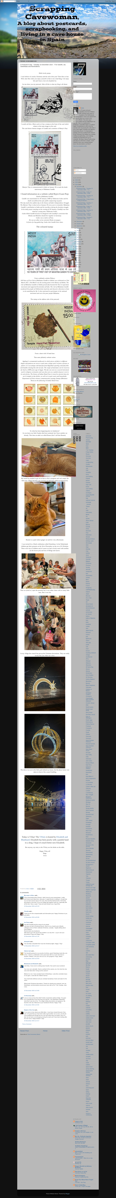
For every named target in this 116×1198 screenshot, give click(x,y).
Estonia (88, 583)
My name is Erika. (29, 895)
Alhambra (88, 665)
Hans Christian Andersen (90, 746)
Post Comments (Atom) (34, 1034)
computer (88, 936)
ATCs (87, 659)
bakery (88, 616)
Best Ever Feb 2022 (80, 1143)
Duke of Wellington (88, 717)
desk (87, 545)
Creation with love (80, 1131)
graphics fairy (89, 985)
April (78, 237)
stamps (88, 439)
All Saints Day (89, 667)
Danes (87, 581)
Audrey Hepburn (90, 679)
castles (88, 626)
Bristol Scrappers (80, 1175)
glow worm (89, 983)
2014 (76, 266)
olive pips (88, 642)
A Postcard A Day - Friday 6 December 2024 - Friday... (84, 214)
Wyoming (88, 895)
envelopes (88, 492)
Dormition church (90, 714)
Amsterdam (89, 673)
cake (87, 510)
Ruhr (87, 836)
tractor (87, 1101)
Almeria (88, 671)
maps (87, 460)
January (79, 243)
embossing (89, 956)
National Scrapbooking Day (81, 1177)
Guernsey (88, 736)
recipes (88, 577)
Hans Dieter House (89, 750)
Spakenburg (89, 854)
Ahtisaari (88, 661)
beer (87, 620)
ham (87, 987)
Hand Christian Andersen (90, 741)
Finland (88, 478)
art (86, 508)
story (87, 1085)
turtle (87, 522)
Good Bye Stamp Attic (80, 1173)
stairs (87, 1077)
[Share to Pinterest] (44, 889)
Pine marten (89, 820)
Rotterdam (89, 534)
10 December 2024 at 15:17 (31, 946)
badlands (88, 904)
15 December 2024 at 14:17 (31, 1020)
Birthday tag (78, 1163)
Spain (87, 444)
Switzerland (89, 872)
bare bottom (89, 908)
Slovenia (88, 850)
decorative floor (90, 954)
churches (88, 458)
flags (87, 961)
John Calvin (89, 760)
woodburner (89, 657)
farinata (88, 959)
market (88, 1005)
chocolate (88, 930)
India (87, 756)
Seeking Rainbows (80, 1141)
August (79, 228)
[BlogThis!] (40, 889)
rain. (87, 1048)
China (87, 528)
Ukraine (88, 537)
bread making (89, 916)
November (79, 221)
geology (88, 979)
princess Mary (89, 1040)
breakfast (88, 624)
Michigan (88, 802)
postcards (88, 435)
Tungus (88, 880)
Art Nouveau (89, 677)
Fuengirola (89, 728)
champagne (89, 928)
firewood (88, 632)
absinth (88, 898)
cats (87, 468)
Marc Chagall (89, 794)
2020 (76, 253)
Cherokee (88, 687)
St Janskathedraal (91, 860)
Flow (87, 532)
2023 (76, 246)
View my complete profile (80, 146)
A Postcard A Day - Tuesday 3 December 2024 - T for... (84, 218)
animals (88, 610)
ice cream (88, 993)
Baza (87, 579)
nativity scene (89, 1018)
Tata (87, 876)
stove (87, 555)
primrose (88, 1038)
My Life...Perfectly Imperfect (83, 1136)
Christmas (88, 563)
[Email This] (38, 889)
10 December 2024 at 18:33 (31, 958)
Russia (88, 454)
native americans (90, 1015)
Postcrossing (89, 437)
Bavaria (88, 683)
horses (88, 989)
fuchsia (88, 973)
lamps (87, 999)
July (78, 230)
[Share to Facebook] (43, 889)
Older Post (65, 1031)
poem (87, 1032)
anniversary (89, 612)
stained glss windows (89, 1075)
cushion (88, 950)
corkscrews (89, 940)
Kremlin (88, 780)
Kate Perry (89, 765)
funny (87, 474)
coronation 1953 (90, 942)
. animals (88, 504)
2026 (76, 180)
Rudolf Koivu (89, 834)
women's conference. (89, 1114)
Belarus (88, 524)
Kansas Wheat (90, 762)
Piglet (87, 818)
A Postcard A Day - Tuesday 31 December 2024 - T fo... (84, 189)
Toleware (88, 878)
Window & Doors (90, 539)
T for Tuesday (89, 450)
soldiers (88, 1064)
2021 (76, 251)
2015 (76, 264)
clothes (88, 934)
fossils (87, 969)
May (78, 235)
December (79, 186)
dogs (87, 547)
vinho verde (89, 1103)
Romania (88, 832)
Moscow (88, 595)
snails (87, 1062)
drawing (88, 549)
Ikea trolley (89, 754)
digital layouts (89, 630)
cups (87, 948)
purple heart (89, 1042)
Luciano (88, 790)
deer (87, 628)
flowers (88, 967)
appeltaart (88, 900)
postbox (88, 1034)
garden (88, 975)
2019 (76, 255)
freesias (88, 971)
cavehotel (88, 922)
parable (88, 1024)
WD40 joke (89, 891)
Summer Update (79, 1169)
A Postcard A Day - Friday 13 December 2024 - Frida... (84, 207)
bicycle (88, 914)
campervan (89, 571)
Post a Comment (26, 1024)
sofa (87, 646)
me (87, 516)
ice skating (89, 995)
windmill (88, 1109)
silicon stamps (89, 520)
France (88, 585)
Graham (88, 482)
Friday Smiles (89, 452)
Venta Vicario (89, 604)
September (80, 226)
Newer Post (24, 1031)
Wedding (88, 893)
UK (86, 602)
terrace (88, 650)
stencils (88, 1081)
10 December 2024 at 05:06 (31, 917)
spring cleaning (90, 1068)
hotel (87, 991)
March (78, 239)
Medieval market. (90, 800)
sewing (88, 553)
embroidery (89, 512)
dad (87, 952)
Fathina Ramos (90, 724)
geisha (87, 977)
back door (88, 902)
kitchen (88, 480)
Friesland (88, 726)
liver (87, 1003)
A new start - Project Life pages (83, 1186)
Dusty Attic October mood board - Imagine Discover (83, 1138)
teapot (87, 1096)
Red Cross (89, 830)
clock (87, 932)
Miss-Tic (88, 804)
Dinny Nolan (89, 712)
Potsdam (88, 826)
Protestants (89, 828)
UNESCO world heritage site (90, 885)
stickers (88, 1083)
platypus (88, 1030)
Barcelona (88, 681)
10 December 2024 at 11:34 (31, 936)
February (79, 241)
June (78, 232)
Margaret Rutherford (89, 797)
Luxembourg (89, 792)
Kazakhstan (89, 770)
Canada (88, 526)
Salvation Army (90, 840)
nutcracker (89, 1020)
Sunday (88, 567)
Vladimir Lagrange (91, 889)
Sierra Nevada (90, 848)
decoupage (89, 543)
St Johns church (90, 862)
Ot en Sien (89, 598)
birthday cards (89, 541)
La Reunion (89, 784)
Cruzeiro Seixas (90, 703)
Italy (87, 498)
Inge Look (88, 484)
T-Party (42, 837)
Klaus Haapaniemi (91, 778)
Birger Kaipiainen (90, 685)
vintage (88, 654)
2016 (76, 262)
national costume (90, 500)
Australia (88, 559)
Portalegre (88, 822)
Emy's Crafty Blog (80, 1185)
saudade (88, 1056)
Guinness (88, 738)
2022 (76, 249)
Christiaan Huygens (88, 693)
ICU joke (88, 752)
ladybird (88, 997)
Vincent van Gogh (90, 887)
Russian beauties (90, 838)
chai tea (88, 926)
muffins (88, 1013)
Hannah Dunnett (90, 743)
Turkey (88, 882)
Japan (87, 593)
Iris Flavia (27, 922)
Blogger (68, 1193)
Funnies (88, 730)
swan (87, 648)
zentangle (88, 502)
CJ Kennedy (27, 995)
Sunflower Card (79, 1122)
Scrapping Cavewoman (33, 8)
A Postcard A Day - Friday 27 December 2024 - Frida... (84, 192)
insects (88, 634)
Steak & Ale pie (90, 870)
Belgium (88, 561)
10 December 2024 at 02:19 (31, 906)
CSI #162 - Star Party (80, 1182)
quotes (88, 518)
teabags (88, 1093)
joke (87, 636)
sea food (88, 1058)
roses (87, 1052)
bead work (88, 912)
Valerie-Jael (27, 951)
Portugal (88, 824)
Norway (88, 812)
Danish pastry (89, 707)
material (88, 1007)
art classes (89, 614)
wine (87, 1111)
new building (89, 476)
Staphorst (88, 868)
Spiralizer (88, 856)
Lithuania (88, 788)
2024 (76, 184)
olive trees (88, 1022)
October (79, 223)
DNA (87, 705)
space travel (89, 1066)
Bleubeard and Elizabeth (31, 963)
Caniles (88, 464)
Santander (88, 843)
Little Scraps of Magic (81, 1125)
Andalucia (88, 557)
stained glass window (89, 1071)
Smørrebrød (89, 852)
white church (89, 1107)
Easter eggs (89, 720)
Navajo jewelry (90, 808)
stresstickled (79, 1151)
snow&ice (88, 472)
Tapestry (88, 874)
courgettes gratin (90, 944)
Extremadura (89, 722)
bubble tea (89, 918)
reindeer (88, 1050)
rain (87, 1046)
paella (87, 644)
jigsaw (87, 514)
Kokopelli (27, 941)
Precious (88, 565)
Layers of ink (79, 1121)
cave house (89, 920)
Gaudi (87, 732)
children (88, 490)
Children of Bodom (89, 690)
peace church (89, 1026)
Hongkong (88, 587)
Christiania (89, 696)
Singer (87, 600)
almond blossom (90, 608)
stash (87, 1079)
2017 (76, 260)
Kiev (87, 774)
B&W (87, 448)
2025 (76, 182)
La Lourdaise (89, 782)
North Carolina (90, 810)
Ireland (88, 591)
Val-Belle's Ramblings (81, 1146)
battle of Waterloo (90, 618)
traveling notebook (91, 652)
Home (45, 1031)
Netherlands (89, 466)
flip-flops (88, 965)
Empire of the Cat (29, 1010)
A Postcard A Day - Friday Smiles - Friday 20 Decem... (85, 200)
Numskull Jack (90, 814)
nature (87, 640)
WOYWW (88, 442)
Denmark (88, 530)
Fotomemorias (79, 1156)
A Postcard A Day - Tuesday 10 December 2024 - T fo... (84, 210)
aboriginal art (89, 606)
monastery (89, 1009)
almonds (88, 569)
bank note (88, 906)
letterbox (88, 1001)
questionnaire (89, 1044)
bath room (88, 910)
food (87, 446)
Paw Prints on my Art (81, 1171)
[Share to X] (41, 889)
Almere (88, 669)
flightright (88, 963)
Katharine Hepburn (88, 767)
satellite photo (89, 1054)
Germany (88, 456)
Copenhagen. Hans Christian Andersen (90, 700)
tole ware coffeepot (88, 1098)
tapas (87, 1089)
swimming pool (90, 1087)
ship (87, 1060)
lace (87, 573)
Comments (78, 173)
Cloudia (26, 911)
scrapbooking (89, 462)
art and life (78, 1162)
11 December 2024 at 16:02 (31, 1005)
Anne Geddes (89, 675)
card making (89, 488)
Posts (77, 170)
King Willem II (89, 776)
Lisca (82, 108)
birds (87, 622)
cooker (88, 938)
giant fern (88, 981)
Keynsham (89, 772)
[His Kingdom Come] (84, 354)
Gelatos (88, 734)
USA (87, 470)
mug (87, 551)
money (88, 1011)
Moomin (88, 806)
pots (87, 1036)
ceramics (88, 924)
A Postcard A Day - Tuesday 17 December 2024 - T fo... (84, 203)
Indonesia (88, 758)
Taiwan (88, 506)
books (87, 486)
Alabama (88, 663)
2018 (76, 258)
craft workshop (90, 946)
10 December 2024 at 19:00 (31, 990)
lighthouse (88, 638)
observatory (89, 575)
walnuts (88, 1105)
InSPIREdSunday (90, 589)
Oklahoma (88, 816)
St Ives (88, 858)
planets (88, 1028)
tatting (87, 1091)
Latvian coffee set (90, 786)
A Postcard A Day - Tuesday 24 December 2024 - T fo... (84, 196)
